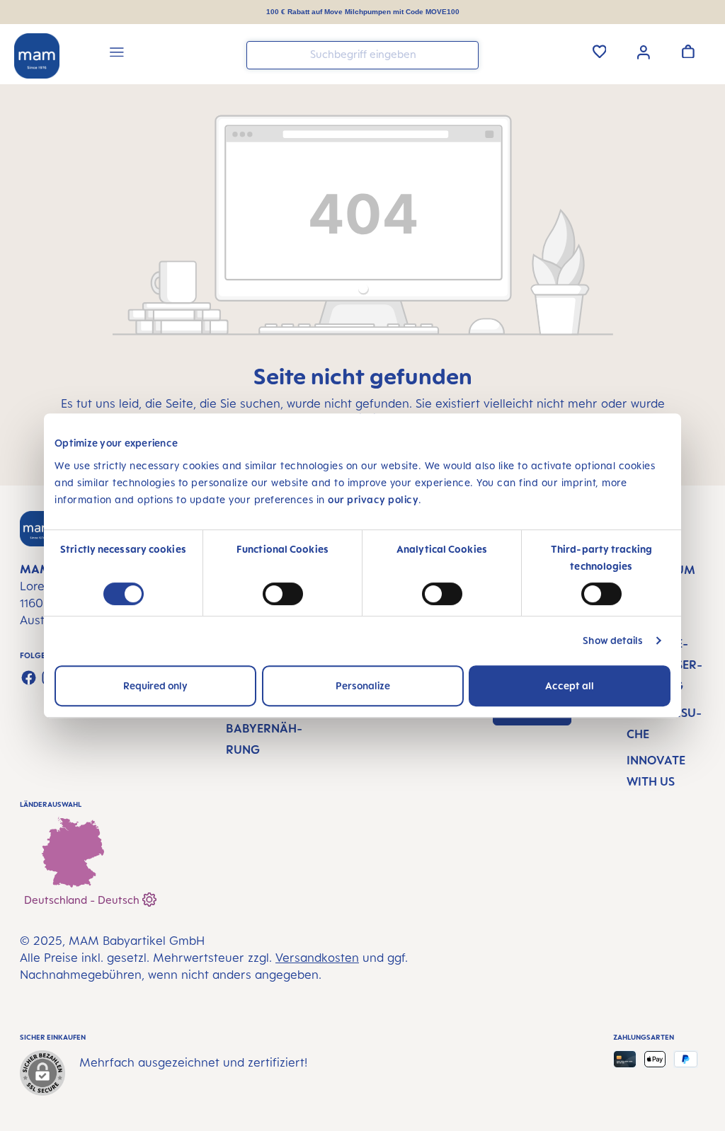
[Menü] (117, 54)
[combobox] (362, 55)
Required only (155, 685)
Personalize (363, 685)
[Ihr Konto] (643, 51)
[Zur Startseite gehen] (36, 56)
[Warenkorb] (688, 51)
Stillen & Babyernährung (264, 728)
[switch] (283, 593)
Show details (613, 640)
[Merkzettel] (600, 51)
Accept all (569, 685)
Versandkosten (317, 958)
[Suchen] (464, 54)
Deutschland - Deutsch (83, 900)
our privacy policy (373, 499)
